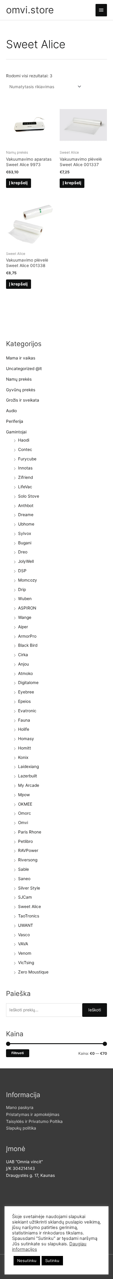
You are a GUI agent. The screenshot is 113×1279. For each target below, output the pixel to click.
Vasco (24, 934)
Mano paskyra (19, 1107)
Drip (22, 589)
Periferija (14, 421)
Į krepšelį (18, 182)
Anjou (23, 664)
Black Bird (27, 645)
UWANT (25, 925)
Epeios (24, 701)
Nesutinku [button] (26, 1260)
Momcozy (27, 580)
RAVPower (28, 850)
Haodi (23, 440)
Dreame (25, 514)
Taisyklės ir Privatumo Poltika (34, 1121)
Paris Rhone (29, 832)
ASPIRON (27, 608)
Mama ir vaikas (20, 358)
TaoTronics (28, 915)
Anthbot (25, 505)
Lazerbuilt (27, 775)
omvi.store (30, 10)
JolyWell (26, 561)
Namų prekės (19, 379)
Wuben (25, 598)
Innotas (25, 468)
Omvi (23, 822)
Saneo (24, 878)
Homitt (24, 748)
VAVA (23, 943)
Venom (24, 953)
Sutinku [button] (52, 1260)
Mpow (24, 794)
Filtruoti (17, 1053)
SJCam (25, 897)
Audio (11, 410)
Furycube (27, 458)
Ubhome (26, 524)
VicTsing (26, 962)
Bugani (24, 542)
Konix (23, 757)
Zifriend (25, 477)
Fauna (24, 720)
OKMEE (25, 804)
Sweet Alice (29, 906)
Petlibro (25, 841)
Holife (23, 729)
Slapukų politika (21, 1128)
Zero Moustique (33, 972)
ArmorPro (27, 636)
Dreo (22, 551)
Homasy (26, 738)
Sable (23, 869)
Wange (24, 617)
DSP (22, 570)
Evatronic (27, 710)
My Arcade (28, 785)
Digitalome (28, 682)
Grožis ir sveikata (22, 400)
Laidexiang (28, 766)
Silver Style (29, 888)
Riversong (27, 859)
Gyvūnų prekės (20, 389)
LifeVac (25, 486)
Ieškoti (94, 1009)
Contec (25, 449)
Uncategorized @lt (24, 368)
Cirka (23, 654)
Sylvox (24, 533)
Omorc (24, 813)
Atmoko (25, 673)
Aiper (23, 626)
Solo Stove (28, 496)
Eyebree (26, 692)
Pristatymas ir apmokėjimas (32, 1114)
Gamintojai (16, 431)
